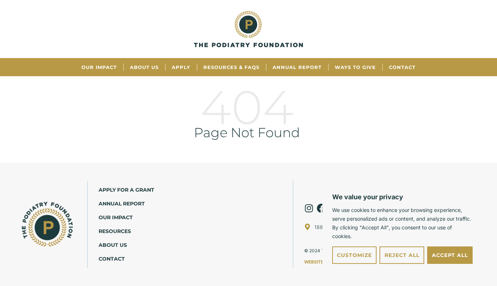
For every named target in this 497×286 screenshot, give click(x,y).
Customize (354, 255)
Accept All (450, 255)
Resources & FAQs (231, 67)
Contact (402, 67)
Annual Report (297, 67)
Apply (181, 67)
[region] (402, 228)
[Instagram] (308, 208)
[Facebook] (321, 208)
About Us (144, 67)
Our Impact (99, 67)
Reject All (402, 255)
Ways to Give (355, 67)
